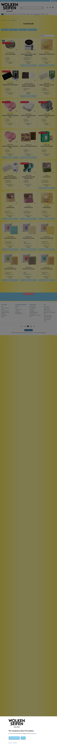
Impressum (10, 742)
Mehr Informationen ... (33, 733)
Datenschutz (15, 742)
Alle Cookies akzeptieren (14, 737)
